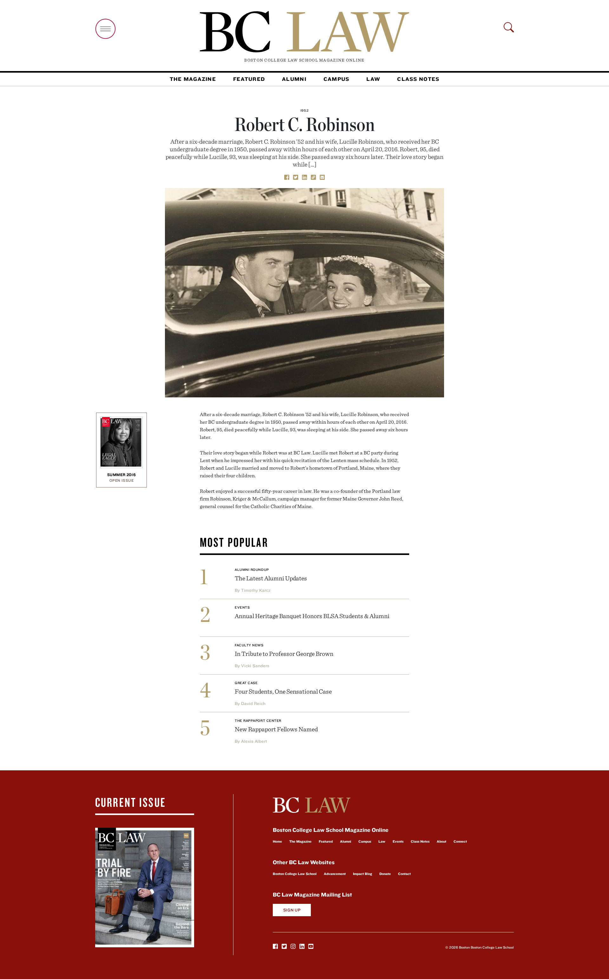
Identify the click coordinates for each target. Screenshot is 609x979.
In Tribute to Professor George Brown (284, 653)
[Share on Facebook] (286, 176)
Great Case (246, 683)
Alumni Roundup (252, 569)
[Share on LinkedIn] (304, 176)
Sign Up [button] (292, 910)
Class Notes (418, 79)
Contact (404, 873)
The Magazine (193, 79)
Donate (385, 873)
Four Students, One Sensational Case (283, 691)
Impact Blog (362, 873)
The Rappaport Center (258, 720)
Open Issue (121, 480)
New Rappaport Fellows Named (276, 729)
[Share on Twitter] (295, 176)
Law (373, 79)
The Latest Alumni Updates (271, 578)
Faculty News (249, 645)
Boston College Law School (295, 873)
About (441, 841)
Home (277, 841)
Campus (337, 79)
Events (242, 607)
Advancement (335, 873)
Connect (460, 841)
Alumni (294, 79)
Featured (249, 79)
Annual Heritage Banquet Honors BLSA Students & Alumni (312, 615)
